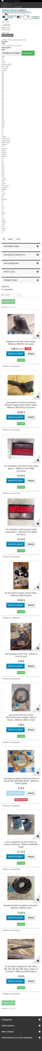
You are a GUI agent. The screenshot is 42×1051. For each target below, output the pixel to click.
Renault (4, 144)
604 (3, 113)
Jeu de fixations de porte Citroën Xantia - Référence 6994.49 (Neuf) (21, 594)
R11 (3, 166)
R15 (3, 172)
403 (3, 99)
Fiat (3, 58)
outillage (4, 187)
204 (3, 78)
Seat (3, 181)
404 (3, 101)
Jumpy (4, 221)
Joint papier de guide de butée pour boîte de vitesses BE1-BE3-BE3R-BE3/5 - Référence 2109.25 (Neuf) (21, 781)
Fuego (3, 150)
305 (3, 90)
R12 (3, 168)
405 (3, 103)
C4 (2, 205)
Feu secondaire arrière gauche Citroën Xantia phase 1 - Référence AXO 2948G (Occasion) (21, 531)
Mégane (4, 156)
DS (3, 215)
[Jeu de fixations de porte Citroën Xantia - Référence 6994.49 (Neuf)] (21, 575)
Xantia (4, 228)
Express (4, 148)
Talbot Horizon (6, 140)
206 (3, 82)
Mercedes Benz (6, 64)
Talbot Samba (6, 138)
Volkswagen (5, 185)
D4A (3, 125)
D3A (3, 123)
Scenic (4, 178)
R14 (3, 170)
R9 (2, 164)
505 (3, 111)
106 (3, 74)
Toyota (4, 183)
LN (2, 217)
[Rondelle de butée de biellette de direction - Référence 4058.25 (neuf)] (21, 888)
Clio (3, 146)
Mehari (4, 223)
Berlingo (4, 199)
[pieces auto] (21, 15)
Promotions (10, 280)
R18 (3, 174)
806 (3, 117)
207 (3, 84)
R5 (2, 160)
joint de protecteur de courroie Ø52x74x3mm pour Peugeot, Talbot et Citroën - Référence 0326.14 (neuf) (21, 717)
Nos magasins (11, 263)
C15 (3, 207)
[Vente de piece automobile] (21, 1)
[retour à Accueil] (4, 239)
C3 (2, 203)
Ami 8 (3, 195)
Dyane (4, 213)
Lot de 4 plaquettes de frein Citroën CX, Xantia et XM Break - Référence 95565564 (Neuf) (21, 844)
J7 (2, 131)
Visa (3, 226)
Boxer (3, 121)
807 (3, 119)
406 (3, 105)
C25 (3, 209)
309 (3, 97)
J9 (2, 133)
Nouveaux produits (14, 254)
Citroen (4, 189)
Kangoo (4, 152)
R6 (2, 162)
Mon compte (8, 1031)
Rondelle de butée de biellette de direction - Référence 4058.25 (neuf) (21, 906)
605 (3, 115)
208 (3, 86)
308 (3, 95)
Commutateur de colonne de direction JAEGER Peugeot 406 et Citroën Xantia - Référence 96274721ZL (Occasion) (21, 405)
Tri (2, 295)
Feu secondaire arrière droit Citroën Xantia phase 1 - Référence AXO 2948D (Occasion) (21, 468)
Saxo (3, 225)
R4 (2, 158)
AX (3, 197)
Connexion (5, 3)
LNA (3, 219)
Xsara (3, 230)
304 (3, 88)
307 (3, 93)
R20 (3, 176)
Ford (3, 60)
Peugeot (4, 70)
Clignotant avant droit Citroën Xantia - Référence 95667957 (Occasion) (21, 342)
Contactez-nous (6, 5)
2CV (3, 191)
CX (3, 211)
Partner (4, 136)
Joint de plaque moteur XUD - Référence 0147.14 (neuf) (21, 655)
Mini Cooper (5, 66)
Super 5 (4, 180)
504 (3, 109)
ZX (2, 232)
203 (3, 76)
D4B (3, 127)
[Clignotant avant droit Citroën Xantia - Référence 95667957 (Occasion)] (21, 324)
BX (3, 201)
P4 (2, 135)
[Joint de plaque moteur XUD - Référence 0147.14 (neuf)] (21, 636)
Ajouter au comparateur (12, 366)
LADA (3, 62)
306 (3, 91)
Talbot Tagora (6, 142)
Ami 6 (3, 193)
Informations (11, 246)
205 (3, 80)
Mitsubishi (5, 68)
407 (3, 107)
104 (3, 72)
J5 (2, 129)
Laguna (4, 154)
